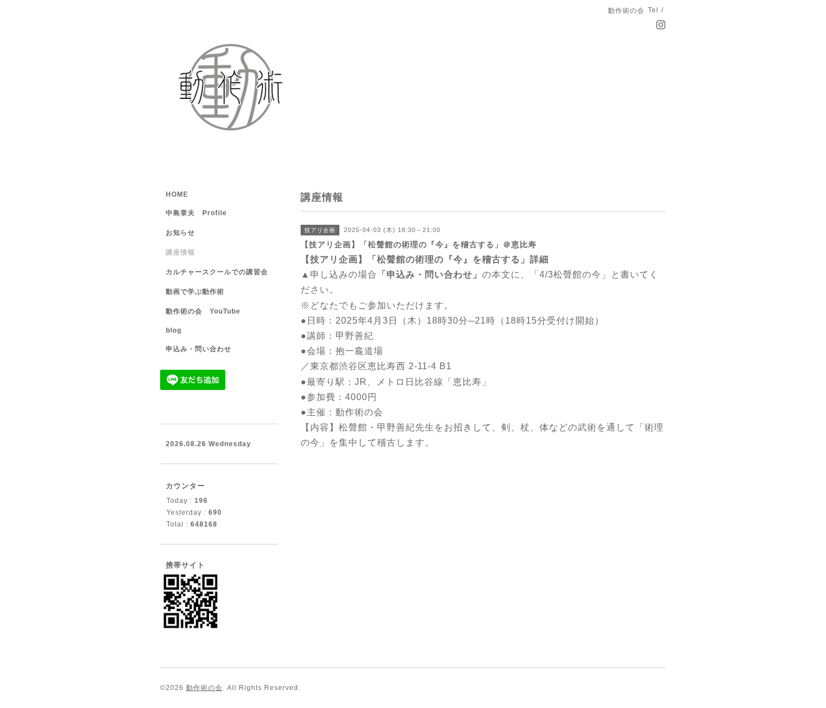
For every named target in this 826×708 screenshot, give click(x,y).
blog (173, 330)
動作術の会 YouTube (203, 311)
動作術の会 (204, 688)
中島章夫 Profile (196, 213)
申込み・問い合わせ (199, 349)
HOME (177, 194)
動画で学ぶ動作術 (195, 292)
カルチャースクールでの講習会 (217, 272)
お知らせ (180, 233)
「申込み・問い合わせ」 (429, 274)
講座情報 (180, 252)
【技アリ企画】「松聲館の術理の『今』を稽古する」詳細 (425, 259)
